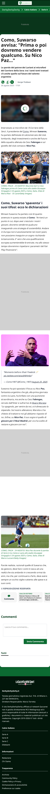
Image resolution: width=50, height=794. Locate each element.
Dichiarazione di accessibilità (14, 785)
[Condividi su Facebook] (7, 82)
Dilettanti (6, 745)
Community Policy (9, 778)
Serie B (5, 738)
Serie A (45, 9)
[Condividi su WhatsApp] (3, 82)
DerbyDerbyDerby (11, 9)
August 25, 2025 (39, 381)
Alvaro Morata (39, 403)
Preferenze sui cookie (11, 788)
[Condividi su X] (12, 82)
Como (26, 131)
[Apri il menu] (3, 3)
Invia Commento (35, 641)
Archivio (5, 774)
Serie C (5, 741)
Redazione (6, 758)
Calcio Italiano (30, 9)
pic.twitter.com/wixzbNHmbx (17, 375)
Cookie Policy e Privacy (11, 781)
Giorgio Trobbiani (24, 82)
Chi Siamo (6, 761)
